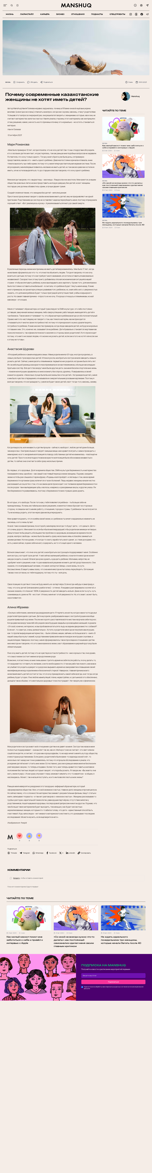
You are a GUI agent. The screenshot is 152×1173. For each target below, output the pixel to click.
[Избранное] (17, 5)
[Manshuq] (76, 5)
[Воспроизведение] (135, 5)
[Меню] (5, 5)
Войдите (16, 878)
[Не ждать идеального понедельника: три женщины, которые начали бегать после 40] (123, 917)
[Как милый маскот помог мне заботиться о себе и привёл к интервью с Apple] (29, 917)
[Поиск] (12, 5)
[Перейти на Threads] (136, 14)
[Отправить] (147, 5)
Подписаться (113, 982)
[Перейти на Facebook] (142, 14)
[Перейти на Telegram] (147, 14)
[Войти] (141, 5)
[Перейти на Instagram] (131, 14)
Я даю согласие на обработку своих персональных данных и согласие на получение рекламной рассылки (113, 988)
